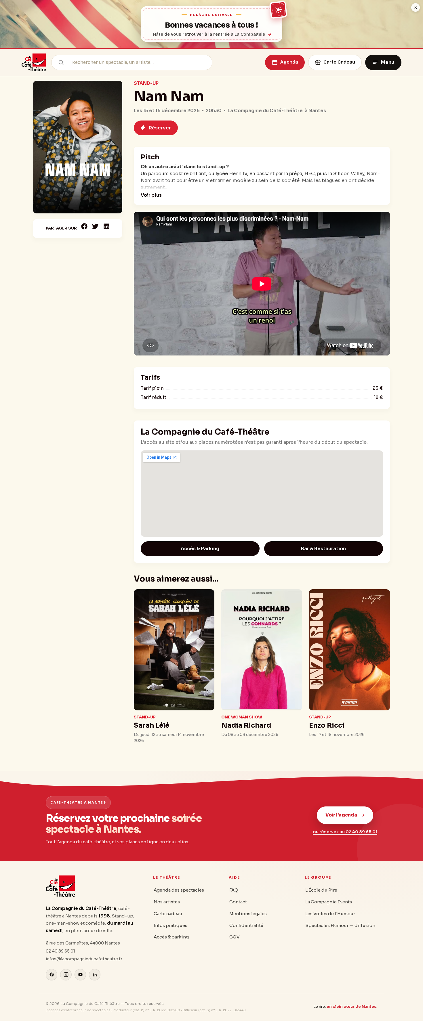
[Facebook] (51, 974)
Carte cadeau (168, 913)
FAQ (233, 890)
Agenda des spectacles (179, 890)
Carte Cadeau (339, 62)
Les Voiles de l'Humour (330, 913)
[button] (84, 226)
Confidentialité (246, 925)
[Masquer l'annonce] (415, 7)
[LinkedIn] (94, 974)
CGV (234, 937)
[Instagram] (66, 974)
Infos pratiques (170, 925)
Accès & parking (171, 937)
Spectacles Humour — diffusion (340, 925)
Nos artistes (167, 902)
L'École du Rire (321, 890)
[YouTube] (80, 974)
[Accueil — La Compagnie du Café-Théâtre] (34, 62)
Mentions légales (248, 913)
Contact (238, 902)
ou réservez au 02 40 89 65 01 (345, 831)
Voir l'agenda (341, 815)
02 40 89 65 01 (60, 951)
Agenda (289, 62)
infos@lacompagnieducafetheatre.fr (84, 958)
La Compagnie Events (328, 902)
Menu (387, 62)
